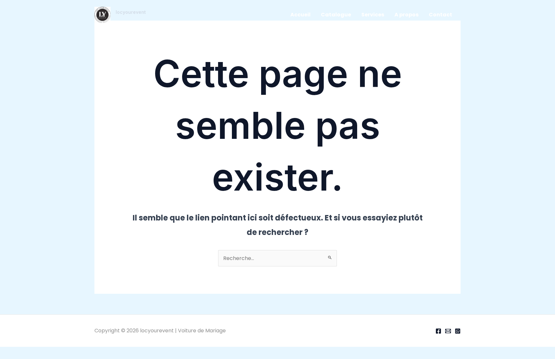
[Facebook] (438, 331)
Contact (440, 14)
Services (372, 14)
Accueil (300, 14)
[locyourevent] (102, 14)
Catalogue (336, 14)
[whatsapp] (458, 331)
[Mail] (448, 331)
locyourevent (131, 12)
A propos (406, 14)
